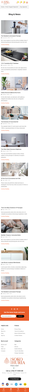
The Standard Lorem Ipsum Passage (11, 36)
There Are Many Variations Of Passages (12, 207)
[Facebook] (11, 309)
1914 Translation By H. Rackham (9, 63)
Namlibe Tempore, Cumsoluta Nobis (11, 235)
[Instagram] (14, 309)
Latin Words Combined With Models (10, 262)
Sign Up (20, 316)
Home (2, 7)
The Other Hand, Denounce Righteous (11, 149)
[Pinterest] (17, 309)
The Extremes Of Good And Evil (9, 121)
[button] (14, 379)
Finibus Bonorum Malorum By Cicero (10, 92)
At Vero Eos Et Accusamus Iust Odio (10, 178)
